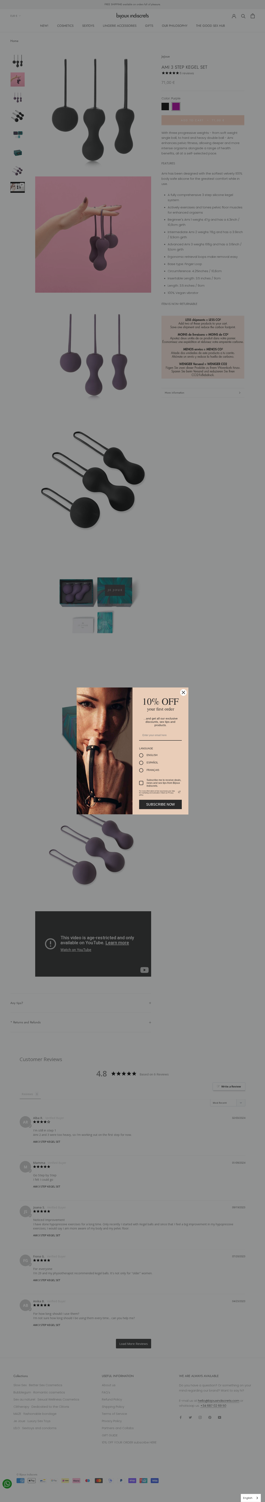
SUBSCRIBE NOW (160, 804)
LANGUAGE (146, 748)
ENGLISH (152, 755)
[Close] (183, 692)
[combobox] (251, 1498)
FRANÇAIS (153, 770)
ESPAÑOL (152, 762)
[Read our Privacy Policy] (179, 791)
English (247, 1498)
